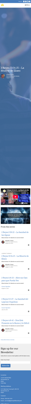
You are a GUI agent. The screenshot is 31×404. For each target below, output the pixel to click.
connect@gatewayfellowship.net (13, 400)
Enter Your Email (5, 359)
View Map (3, 383)
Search (20, 1)
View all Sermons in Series (7, 339)
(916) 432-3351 (8, 398)
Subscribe (5, 365)
